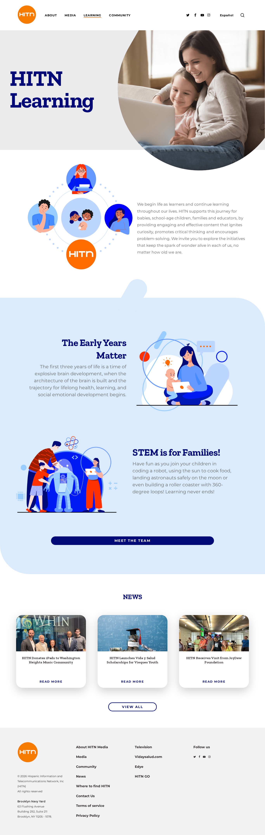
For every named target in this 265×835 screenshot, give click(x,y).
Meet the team (132, 541)
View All (132, 707)
